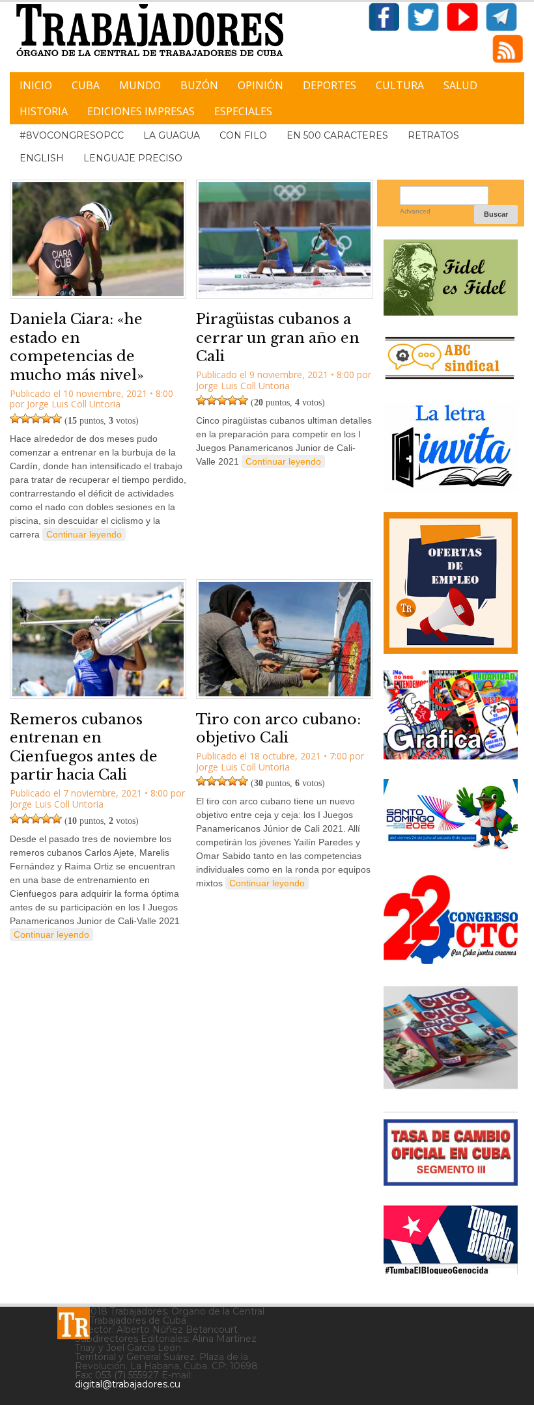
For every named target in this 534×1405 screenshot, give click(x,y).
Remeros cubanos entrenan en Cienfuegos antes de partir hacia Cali (84, 747)
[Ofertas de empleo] (451, 582)
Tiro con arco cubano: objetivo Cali (278, 729)
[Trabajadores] (73, 1323)
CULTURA (400, 85)
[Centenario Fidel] (451, 311)
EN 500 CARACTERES (337, 135)
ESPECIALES (243, 111)
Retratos (433, 135)
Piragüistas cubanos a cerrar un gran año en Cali (277, 337)
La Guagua (171, 135)
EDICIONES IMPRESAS (141, 111)
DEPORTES (329, 85)
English (42, 158)
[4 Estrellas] (46, 418)
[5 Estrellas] (56, 418)
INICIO (36, 85)
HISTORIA (44, 111)
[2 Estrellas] (25, 418)
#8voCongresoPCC (72, 135)
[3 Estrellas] (36, 418)
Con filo (243, 135)
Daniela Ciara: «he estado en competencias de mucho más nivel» (77, 347)
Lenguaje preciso (132, 158)
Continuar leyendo (84, 534)
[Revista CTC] (451, 1087)
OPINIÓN (260, 85)
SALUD (460, 85)
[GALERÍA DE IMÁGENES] (451, 754)
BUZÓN (199, 85)
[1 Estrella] (15, 418)
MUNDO (140, 85)
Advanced (415, 211)
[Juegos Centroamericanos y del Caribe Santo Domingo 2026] (451, 850)
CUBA (86, 85)
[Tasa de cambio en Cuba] (451, 1181)
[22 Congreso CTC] (451, 959)
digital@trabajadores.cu (127, 1384)
